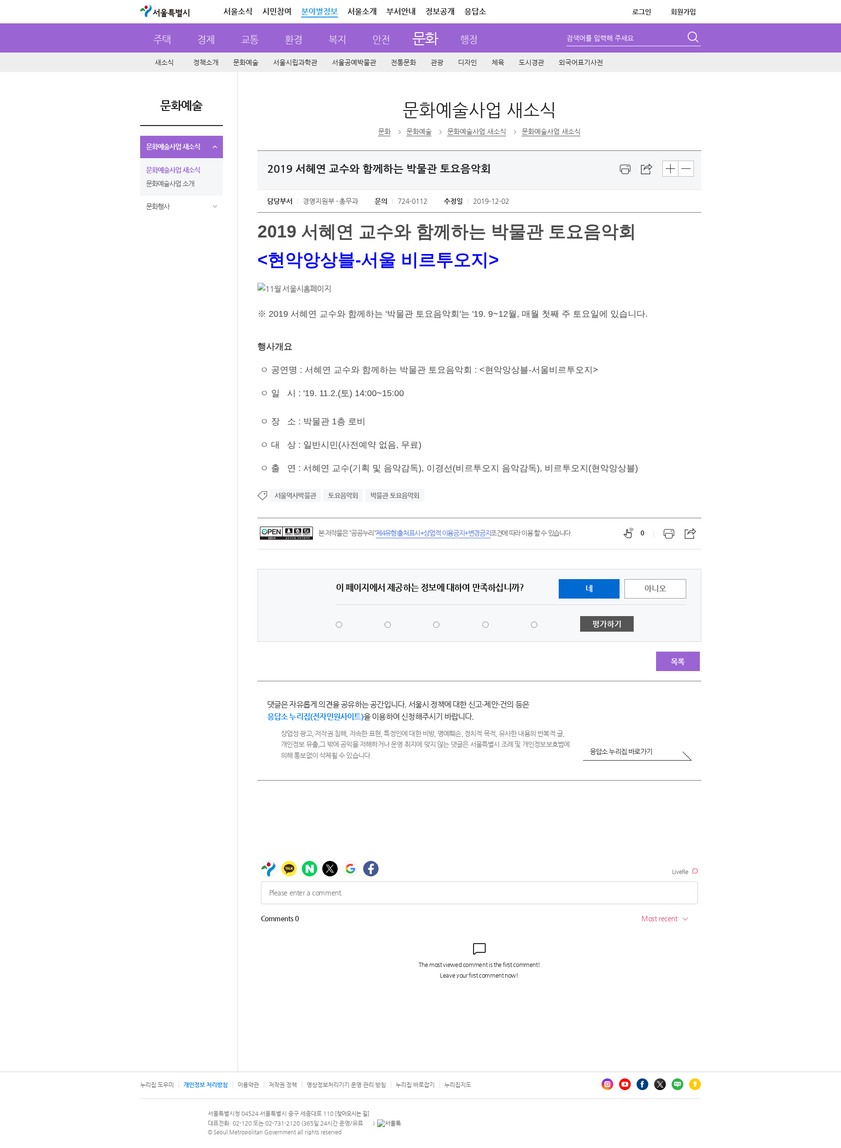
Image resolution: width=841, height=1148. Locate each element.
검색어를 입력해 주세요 (600, 38)
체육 (498, 62)
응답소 (475, 11)
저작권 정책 (283, 1084)
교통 (249, 39)
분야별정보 (319, 11)
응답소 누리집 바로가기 (621, 751)
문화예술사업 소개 (170, 183)
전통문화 (403, 62)
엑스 (660, 1084)
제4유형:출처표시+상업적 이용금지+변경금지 (433, 533)
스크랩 (647, 169)
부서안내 (401, 11)
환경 (293, 39)
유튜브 (625, 1084)
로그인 (641, 12)
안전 (381, 39)
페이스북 (642, 1084)
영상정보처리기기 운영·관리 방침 (346, 1084)
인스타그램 (607, 1084)
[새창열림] (625, 169)
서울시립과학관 (295, 62)
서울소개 (362, 11)
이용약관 (248, 1084)
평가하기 (607, 624)
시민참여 (277, 11)
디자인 (467, 62)
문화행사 (157, 206)
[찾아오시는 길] (352, 1114)
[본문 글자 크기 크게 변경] (670, 169)
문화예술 (245, 62)
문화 (425, 38)
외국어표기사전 (581, 62)
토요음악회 (343, 495)
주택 (162, 39)
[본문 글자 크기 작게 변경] (686, 169)
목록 (677, 661)
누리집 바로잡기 (415, 1084)
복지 (337, 39)
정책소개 (206, 62)
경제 (206, 39)
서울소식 (238, 11)
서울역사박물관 (295, 495)
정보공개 (440, 11)
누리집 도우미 (157, 1084)
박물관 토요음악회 (395, 495)
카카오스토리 (695, 1084)
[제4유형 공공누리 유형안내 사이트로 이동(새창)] (286, 533)
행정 (468, 39)
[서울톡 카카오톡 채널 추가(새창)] (389, 1123)
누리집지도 (457, 1084)
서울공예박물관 (354, 62)
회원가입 (683, 12)
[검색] (694, 38)
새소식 (164, 62)
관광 (437, 62)
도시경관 (531, 62)
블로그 (677, 1084)
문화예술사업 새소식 (173, 146)
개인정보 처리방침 (205, 1084)
